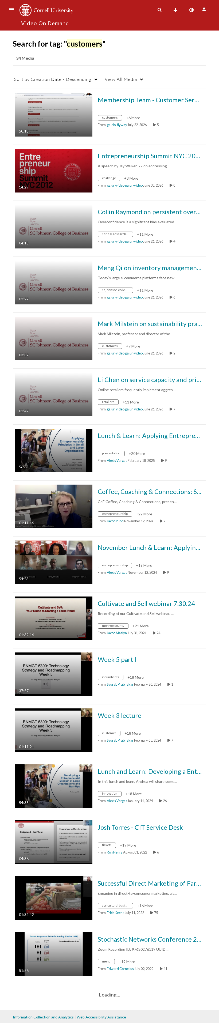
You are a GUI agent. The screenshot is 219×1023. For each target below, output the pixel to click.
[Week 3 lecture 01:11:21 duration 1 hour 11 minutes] (53, 729)
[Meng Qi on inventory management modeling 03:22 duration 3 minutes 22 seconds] (53, 282)
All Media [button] (121, 79)
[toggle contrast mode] (191, 10)
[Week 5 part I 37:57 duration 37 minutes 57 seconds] (53, 673)
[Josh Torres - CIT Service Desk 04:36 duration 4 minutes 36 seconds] (53, 841)
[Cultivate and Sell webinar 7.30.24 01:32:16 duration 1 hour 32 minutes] (53, 618)
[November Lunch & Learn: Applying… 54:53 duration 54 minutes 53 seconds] (53, 562)
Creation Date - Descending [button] (52, 79)
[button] (13, 9)
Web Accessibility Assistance (101, 1017)
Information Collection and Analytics (43, 1017)
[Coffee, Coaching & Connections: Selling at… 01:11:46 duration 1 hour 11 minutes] (53, 506)
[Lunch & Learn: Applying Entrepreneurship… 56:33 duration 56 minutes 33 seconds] (53, 450)
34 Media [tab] (25, 58)
